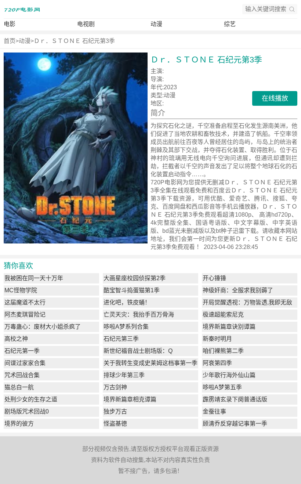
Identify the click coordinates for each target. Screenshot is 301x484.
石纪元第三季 (121, 339)
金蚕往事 (214, 411)
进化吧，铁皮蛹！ (127, 302)
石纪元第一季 (22, 351)
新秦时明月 (217, 339)
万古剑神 (115, 387)
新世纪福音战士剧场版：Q (138, 351)
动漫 (156, 24)
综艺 (230, 24)
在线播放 (275, 98)
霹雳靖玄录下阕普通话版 (235, 399)
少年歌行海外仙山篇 (229, 375)
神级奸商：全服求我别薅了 (238, 290)
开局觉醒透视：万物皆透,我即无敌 (247, 302)
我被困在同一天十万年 (33, 278)
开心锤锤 (214, 278)
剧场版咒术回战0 (26, 411)
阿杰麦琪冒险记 (25, 314)
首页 (9, 41)
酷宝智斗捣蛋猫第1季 (132, 290)
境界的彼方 (19, 423)
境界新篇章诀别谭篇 (229, 327)
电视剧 (86, 24)
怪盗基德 (115, 423)
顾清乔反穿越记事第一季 (235, 423)
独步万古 (115, 411)
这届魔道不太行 (25, 302)
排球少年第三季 (124, 375)
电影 (9, 24)
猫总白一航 (19, 387)
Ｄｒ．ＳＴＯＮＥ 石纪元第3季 (74, 41)
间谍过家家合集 (25, 363)
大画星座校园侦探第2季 (135, 278)
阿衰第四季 (217, 363)
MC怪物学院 (20, 290)
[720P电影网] (22, 9)
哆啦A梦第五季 (222, 387)
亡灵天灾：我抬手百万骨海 (139, 314)
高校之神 (16, 339)
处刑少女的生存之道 (30, 399)
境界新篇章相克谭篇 (130, 399)
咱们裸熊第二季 (223, 351)
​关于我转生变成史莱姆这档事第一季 (150, 363)
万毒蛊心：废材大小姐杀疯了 (42, 327)
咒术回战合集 (22, 375)
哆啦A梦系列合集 (126, 327)
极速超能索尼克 (223, 314)
